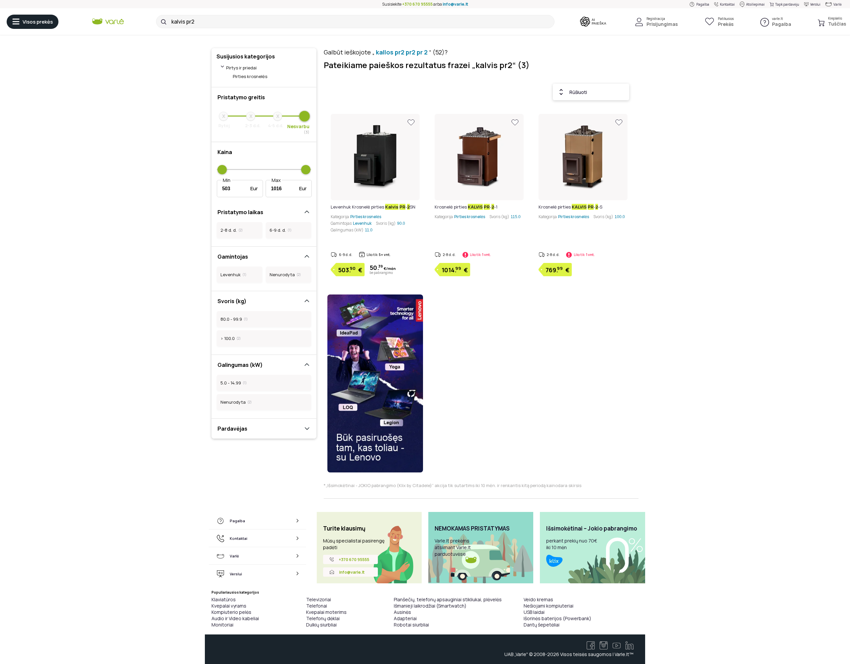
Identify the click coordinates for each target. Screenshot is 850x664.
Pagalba (702, 4)
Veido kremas (538, 599)
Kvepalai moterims (326, 612)
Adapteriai (405, 618)
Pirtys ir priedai (241, 68)
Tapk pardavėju (787, 4)
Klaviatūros (224, 599)
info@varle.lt (455, 4)
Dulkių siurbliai (321, 625)
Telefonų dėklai (323, 618)
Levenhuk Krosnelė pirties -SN (373, 207)
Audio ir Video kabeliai (235, 618)
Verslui (815, 4)
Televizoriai (318, 599)
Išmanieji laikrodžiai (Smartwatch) (430, 606)
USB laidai (534, 612)
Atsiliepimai (755, 4)
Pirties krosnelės (250, 76)
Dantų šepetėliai (541, 625)
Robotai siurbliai (411, 625)
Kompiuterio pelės (231, 612)
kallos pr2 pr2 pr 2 (402, 52)
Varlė (837, 4)
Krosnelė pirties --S (570, 207)
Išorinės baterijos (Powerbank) (557, 618)
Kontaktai (727, 4)
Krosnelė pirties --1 (466, 207)
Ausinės (402, 612)
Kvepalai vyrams (229, 606)
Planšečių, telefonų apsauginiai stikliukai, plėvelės (448, 599)
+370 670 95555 (417, 4)
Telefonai (316, 606)
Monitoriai (222, 625)
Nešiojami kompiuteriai (548, 606)
